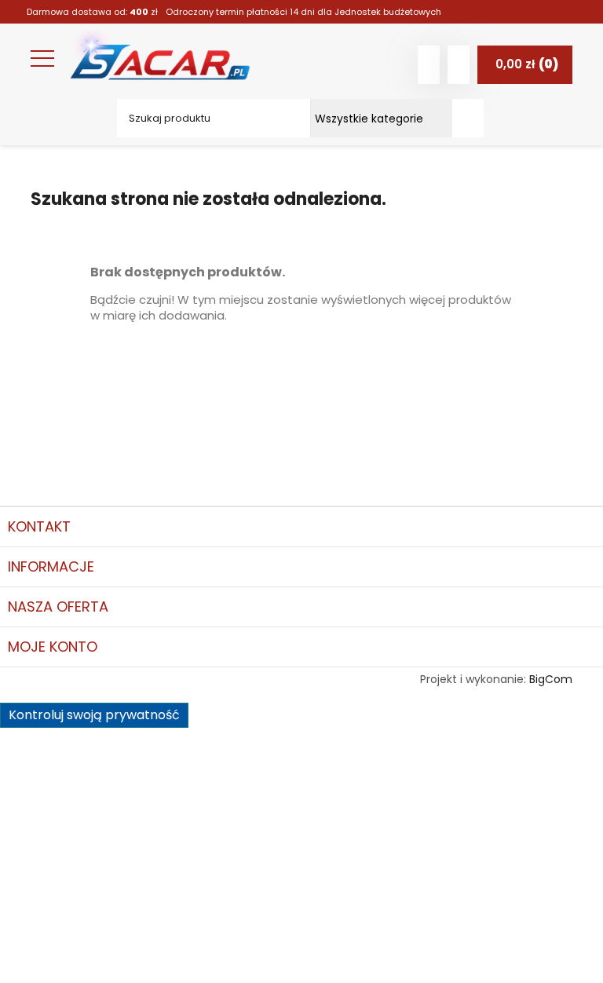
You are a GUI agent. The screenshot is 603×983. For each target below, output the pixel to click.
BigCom (550, 679)
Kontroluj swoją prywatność (94, 715)
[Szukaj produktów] (468, 118)
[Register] (459, 65)
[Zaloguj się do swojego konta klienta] (429, 65)
